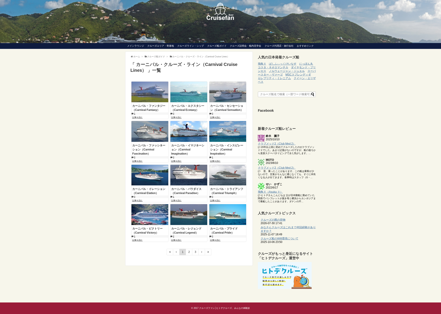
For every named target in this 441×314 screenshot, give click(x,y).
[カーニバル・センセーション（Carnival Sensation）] (227, 92)
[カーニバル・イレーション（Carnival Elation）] (149, 175)
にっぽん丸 (306, 63)
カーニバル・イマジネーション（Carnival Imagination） (187, 149)
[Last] (208, 252)
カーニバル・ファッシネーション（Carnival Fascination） (148, 149)
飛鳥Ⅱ (262, 63)
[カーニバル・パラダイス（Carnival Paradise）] (188, 175)
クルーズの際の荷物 (273, 219)
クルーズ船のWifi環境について (279, 238)
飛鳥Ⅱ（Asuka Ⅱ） (270, 191)
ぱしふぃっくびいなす (282, 63)
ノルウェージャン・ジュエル (287, 71)
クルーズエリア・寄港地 (160, 45)
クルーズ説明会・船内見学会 (245, 45)
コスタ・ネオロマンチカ (273, 67)
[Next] (202, 252)
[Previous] (176, 252)
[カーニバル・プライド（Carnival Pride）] (227, 214)
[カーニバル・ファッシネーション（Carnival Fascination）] (149, 131)
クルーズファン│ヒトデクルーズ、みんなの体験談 (224, 308)
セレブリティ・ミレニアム (274, 78)
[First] (170, 252)
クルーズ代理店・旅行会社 (279, 45)
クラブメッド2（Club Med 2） (277, 143)
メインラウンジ (135, 45)
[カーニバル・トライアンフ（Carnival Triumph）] (227, 175)
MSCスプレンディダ (298, 74)
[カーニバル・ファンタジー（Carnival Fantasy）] (149, 92)
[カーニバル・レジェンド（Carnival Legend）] (188, 214)
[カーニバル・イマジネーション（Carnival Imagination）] (188, 131)
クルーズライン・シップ (190, 45)
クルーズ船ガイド (217, 45)
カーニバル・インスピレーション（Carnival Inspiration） (226, 149)
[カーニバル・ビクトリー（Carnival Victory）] (149, 214)
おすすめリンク (305, 45)
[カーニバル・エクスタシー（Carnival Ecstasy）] (188, 92)
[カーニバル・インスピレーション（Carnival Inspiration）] (227, 131)
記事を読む (137, 117)
